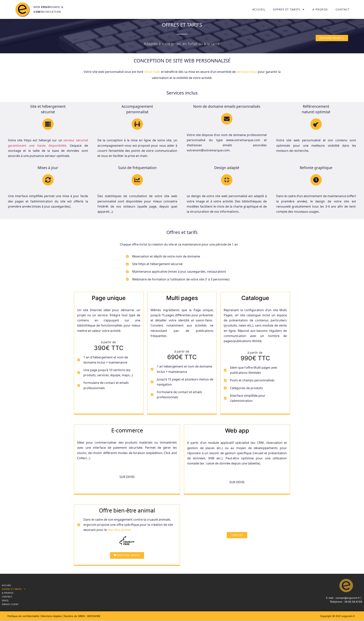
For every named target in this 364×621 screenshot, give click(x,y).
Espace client (10, 604)
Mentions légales (51, 616)
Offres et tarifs (286, 9)
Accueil (259, 9)
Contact (343, 9)
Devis (5, 600)
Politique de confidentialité (23, 616)
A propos (320, 9)
